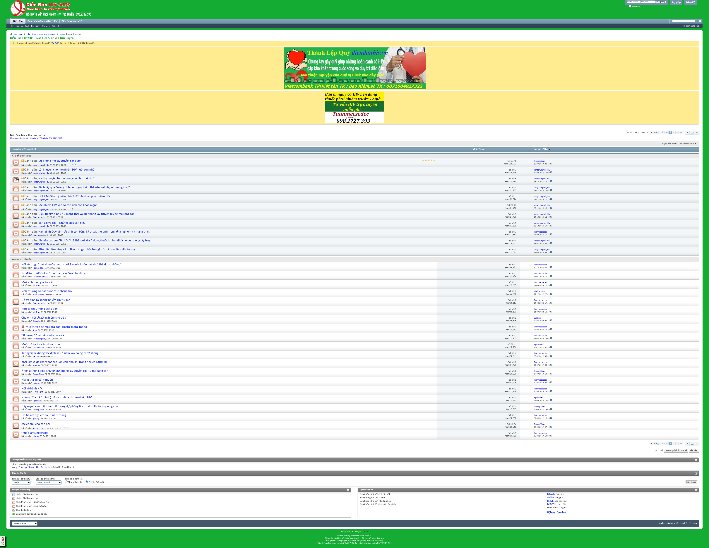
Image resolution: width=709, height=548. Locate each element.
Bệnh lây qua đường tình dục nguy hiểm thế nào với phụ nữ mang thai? (84, 187)
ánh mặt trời (38, 428)
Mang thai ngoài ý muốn (37, 379)
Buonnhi (36, 321)
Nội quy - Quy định (556, 512)
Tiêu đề (16, 149)
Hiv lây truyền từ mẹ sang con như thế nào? (66, 178)
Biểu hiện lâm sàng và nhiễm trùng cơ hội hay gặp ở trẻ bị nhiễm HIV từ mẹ (86, 249)
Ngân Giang (38, 268)
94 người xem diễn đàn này (34, 467)
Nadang (36, 383)
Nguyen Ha (37, 401)
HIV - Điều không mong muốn (41, 34)
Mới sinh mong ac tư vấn (37, 282)
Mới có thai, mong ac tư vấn (39, 308)
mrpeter (36, 365)
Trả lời (475, 149)
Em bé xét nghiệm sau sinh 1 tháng (43, 415)
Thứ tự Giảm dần (96, 482)
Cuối (693, 133)
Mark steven (38, 294)
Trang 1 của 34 (660, 132)
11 (681, 132)
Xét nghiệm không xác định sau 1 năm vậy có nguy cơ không (59, 353)
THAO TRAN (38, 392)
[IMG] (550, 501)
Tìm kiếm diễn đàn (686, 144)
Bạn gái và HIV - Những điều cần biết (61, 222)
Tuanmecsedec (39, 217)
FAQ (27, 26)
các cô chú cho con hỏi (35, 424)
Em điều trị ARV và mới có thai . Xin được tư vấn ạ (53, 273)
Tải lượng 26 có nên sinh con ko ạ (42, 335)
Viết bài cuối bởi (540, 149)
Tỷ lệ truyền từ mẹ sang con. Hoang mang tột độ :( (57, 327)
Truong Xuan (38, 374)
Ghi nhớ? (635, 7)
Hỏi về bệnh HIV (31, 388)
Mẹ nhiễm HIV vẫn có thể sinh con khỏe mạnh (67, 205)
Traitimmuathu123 (41, 277)
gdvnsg (36, 419)
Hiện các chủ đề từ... (22, 479)
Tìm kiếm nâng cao (690, 26)
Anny (35, 330)
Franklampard (39, 339)
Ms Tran (36, 286)
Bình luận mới (17, 26)
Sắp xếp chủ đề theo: (46, 479)
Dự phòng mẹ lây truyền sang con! (60, 160)
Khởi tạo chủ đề (29, 149)
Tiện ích (55, 26)
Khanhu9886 (38, 348)
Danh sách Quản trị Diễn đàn (42, 21)
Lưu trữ (683, 523)
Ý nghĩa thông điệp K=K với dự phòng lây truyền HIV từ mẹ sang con (64, 370)
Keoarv (36, 356)
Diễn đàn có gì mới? (71, 21)
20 (515, 205)
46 (515, 161)
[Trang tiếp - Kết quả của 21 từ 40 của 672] (687, 133)
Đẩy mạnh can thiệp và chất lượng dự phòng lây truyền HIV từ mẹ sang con (69, 406)
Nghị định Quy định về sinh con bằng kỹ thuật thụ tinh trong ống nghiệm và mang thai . (94, 231)
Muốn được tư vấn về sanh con (41, 344)
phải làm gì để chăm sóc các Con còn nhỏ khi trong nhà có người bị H (65, 362)
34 (515, 424)
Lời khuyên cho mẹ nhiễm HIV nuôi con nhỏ (66, 169)
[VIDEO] (551, 504)
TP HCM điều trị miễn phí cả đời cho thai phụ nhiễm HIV (74, 196)
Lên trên (693, 451)
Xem (482, 149)
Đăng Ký (690, 2)
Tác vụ (45, 26)
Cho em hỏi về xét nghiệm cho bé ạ (43, 317)
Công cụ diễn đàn (668, 144)
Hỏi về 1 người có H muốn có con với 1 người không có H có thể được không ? (71, 264)
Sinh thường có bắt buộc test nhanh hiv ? (47, 291)
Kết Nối (34, 26)
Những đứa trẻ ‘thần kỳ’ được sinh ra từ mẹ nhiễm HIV (56, 397)
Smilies (550, 498)
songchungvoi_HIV (41, 165)
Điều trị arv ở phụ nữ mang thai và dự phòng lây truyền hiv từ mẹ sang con (86, 214)
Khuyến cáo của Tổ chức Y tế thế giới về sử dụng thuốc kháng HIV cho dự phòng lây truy (94, 240)
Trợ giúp (676, 2)
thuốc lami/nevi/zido (34, 432)
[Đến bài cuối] (551, 164)
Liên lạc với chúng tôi (668, 523)
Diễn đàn (18, 21)
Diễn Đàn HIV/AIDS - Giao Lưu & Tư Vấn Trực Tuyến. (42, 38)
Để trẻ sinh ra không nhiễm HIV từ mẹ (45, 300)
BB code (551, 494)
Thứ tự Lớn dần (75, 482)
